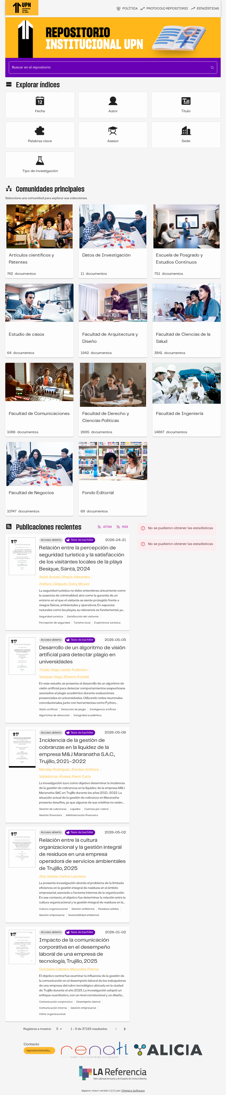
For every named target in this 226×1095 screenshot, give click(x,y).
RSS (125, 526)
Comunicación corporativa (56, 1002)
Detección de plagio (73, 709)
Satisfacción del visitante (83, 616)
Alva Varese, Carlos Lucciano (62, 876)
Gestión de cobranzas (52, 809)
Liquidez (75, 809)
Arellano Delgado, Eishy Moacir (64, 584)
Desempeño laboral (88, 1002)
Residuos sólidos (108, 909)
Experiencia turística (107, 623)
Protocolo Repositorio (167, 8)
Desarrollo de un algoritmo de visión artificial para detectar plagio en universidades (82, 654)
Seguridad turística (51, 616)
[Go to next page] (124, 1029)
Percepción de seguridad (54, 623)
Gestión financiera (50, 815)
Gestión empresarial (51, 915)
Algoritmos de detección (54, 715)
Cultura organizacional (53, 909)
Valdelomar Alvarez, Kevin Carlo (65, 776)
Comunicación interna (53, 1008)
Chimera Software (133, 1090)
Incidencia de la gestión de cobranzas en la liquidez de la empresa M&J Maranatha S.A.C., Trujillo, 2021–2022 (77, 751)
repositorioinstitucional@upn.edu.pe (50, 1050)
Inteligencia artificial (103, 709)
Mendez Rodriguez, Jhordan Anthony (69, 769)
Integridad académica (87, 715)
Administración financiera (82, 815)
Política (130, 8)
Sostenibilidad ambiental (83, 915)
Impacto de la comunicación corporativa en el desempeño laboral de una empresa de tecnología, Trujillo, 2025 (74, 951)
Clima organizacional (52, 1014)
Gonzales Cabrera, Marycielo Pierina (69, 969)
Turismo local (82, 623)
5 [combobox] (57, 1029)
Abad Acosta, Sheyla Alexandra (64, 577)
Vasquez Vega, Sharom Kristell (64, 677)
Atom (107, 526)
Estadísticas (208, 8)
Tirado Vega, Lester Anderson (63, 669)
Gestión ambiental (83, 909)
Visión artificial (48, 709)
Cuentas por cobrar (96, 809)
